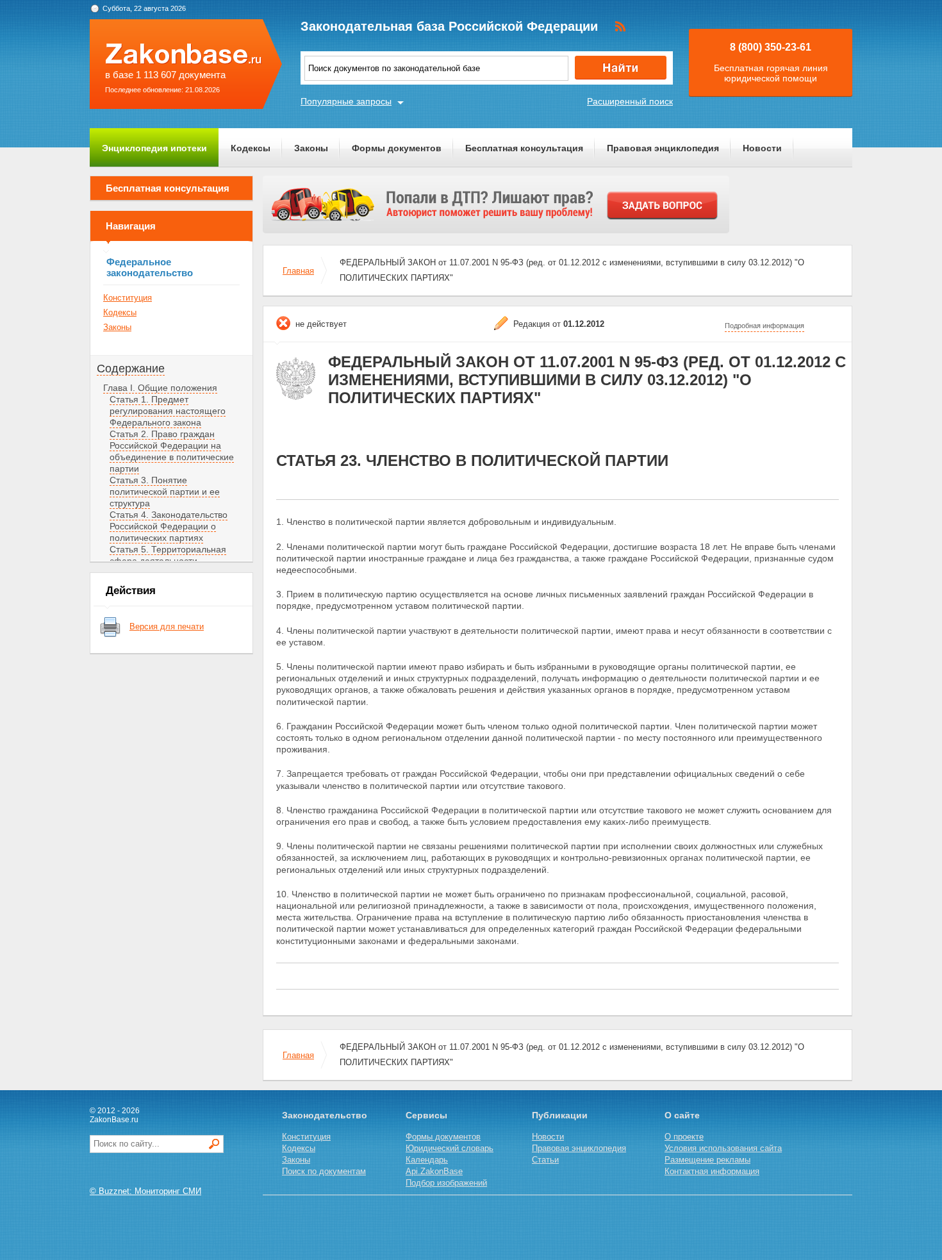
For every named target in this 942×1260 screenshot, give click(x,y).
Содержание (131, 368)
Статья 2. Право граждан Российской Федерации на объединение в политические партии (172, 451)
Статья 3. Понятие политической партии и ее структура (165, 491)
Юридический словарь (449, 1148)
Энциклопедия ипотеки (154, 148)
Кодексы (250, 148)
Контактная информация (712, 1171)
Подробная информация (764, 325)
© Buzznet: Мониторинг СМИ (145, 1191)
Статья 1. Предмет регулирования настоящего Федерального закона (168, 410)
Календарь (427, 1160)
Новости (762, 148)
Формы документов (397, 148)
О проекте (684, 1136)
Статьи (545, 1160)
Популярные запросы (346, 101)
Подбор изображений (446, 1183)
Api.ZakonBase (434, 1171)
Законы (311, 148)
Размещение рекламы (707, 1160)
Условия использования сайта (723, 1148)
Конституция (127, 298)
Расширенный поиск (630, 101)
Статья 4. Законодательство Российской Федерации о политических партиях (168, 526)
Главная (298, 271)
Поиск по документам (324, 1171)
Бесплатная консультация (524, 148)
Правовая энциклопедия (663, 148)
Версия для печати (166, 626)
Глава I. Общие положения (160, 388)
